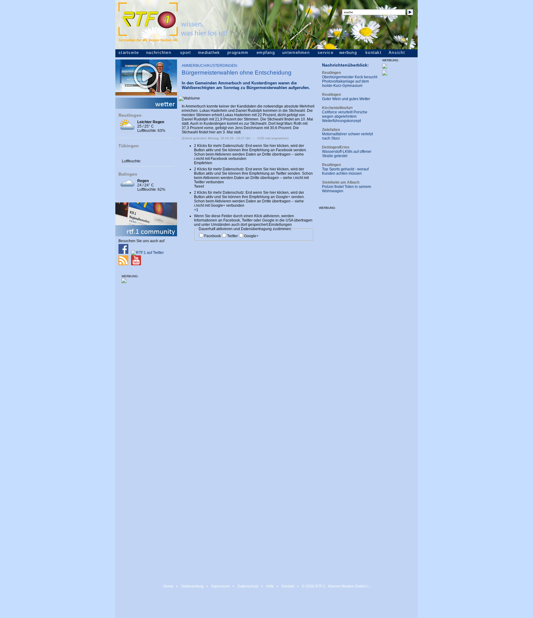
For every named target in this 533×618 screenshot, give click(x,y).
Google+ (251, 236)
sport (185, 53)
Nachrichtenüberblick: (345, 65)
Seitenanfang (192, 586)
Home (168, 586)
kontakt (374, 53)
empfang (266, 53)
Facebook (212, 236)
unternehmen (296, 53)
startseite (128, 53)
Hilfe (270, 586)
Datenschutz (248, 586)
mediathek (209, 53)
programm (237, 53)
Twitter (232, 236)
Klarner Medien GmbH (347, 586)
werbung (348, 53)
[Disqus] (248, 328)
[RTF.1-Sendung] (146, 94)
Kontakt (288, 586)
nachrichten (158, 53)
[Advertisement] (146, 381)
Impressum (220, 586)
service (325, 53)
